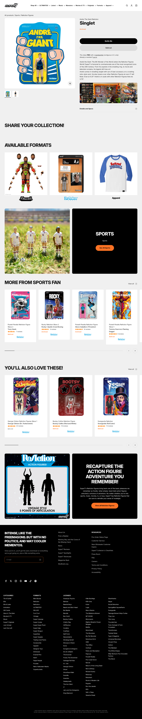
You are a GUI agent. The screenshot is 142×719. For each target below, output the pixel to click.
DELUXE (36, 610)
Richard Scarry (90, 671)
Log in (95, 57)
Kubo (87, 604)
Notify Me (108, 41)
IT (64, 687)
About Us (61, 532)
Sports (17, 15)
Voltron (110, 645)
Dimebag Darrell (68, 640)
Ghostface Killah (68, 672)
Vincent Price (112, 642)
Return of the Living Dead (94, 665)
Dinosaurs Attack (69, 643)
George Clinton (68, 666)
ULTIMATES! (43, 5)
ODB (87, 642)
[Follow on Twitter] (11, 581)
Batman (65, 601)
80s (4, 601)
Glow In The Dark (9, 613)
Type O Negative (113, 636)
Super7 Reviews (64, 549)
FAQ (93, 558)
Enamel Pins (37, 654)
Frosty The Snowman (70, 657)
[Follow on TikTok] (30, 581)
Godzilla (65, 675)
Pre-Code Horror (91, 660)
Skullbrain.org (63, 564)
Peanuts (88, 654)
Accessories (37, 643)
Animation (6, 607)
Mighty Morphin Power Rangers (93, 623)
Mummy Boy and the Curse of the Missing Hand (69, 541)
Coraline (66, 628)
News (60, 546)
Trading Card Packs (39, 640)
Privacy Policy (97, 569)
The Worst (111, 659)
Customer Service (98, 541)
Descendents (67, 637)
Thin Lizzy (111, 619)
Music (61, 5)
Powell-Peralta (90, 657)
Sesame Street (90, 695)
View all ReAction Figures (104, 506)
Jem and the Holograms (71, 690)
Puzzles (35, 663)
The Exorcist (67, 654)
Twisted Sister (112, 633)
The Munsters (90, 633)
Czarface (66, 631)
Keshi (35, 657)
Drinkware (36, 652)
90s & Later (7, 604)
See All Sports (104, 248)
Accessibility (96, 572)
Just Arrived (7, 625)
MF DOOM (89, 616)
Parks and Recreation (93, 651)
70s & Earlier (7, 598)
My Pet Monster (91, 636)
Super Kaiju (37, 628)
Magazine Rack (63, 560)
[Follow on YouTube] (25, 581)
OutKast (88, 648)
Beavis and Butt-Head (70, 607)
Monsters (69, 5)
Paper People (37, 660)
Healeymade (67, 681)
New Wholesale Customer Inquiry (101, 545)
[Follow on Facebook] (6, 581)
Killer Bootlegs (90, 598)
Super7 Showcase (64, 557)
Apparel (108, 5)
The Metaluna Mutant (93, 613)
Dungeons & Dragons (70, 649)
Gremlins (66, 678)
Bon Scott (66, 616)
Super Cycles (37, 622)
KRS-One (89, 601)
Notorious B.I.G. (91, 639)
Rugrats (88, 683)
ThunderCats (112, 622)
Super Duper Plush (39, 625)
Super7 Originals (8, 622)
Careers (94, 561)
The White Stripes (114, 651)
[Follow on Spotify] (35, 581)
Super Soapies (38, 637)
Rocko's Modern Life (92, 680)
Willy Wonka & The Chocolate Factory (117, 655)
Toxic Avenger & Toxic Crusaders (115, 626)
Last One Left (7, 628)
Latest (53, 5)
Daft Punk (66, 634)
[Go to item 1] (8, 94)
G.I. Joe (65, 663)
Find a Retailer (63, 536)
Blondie (65, 613)
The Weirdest (112, 648)
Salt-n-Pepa (90, 692)
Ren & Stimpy (90, 668)
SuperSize (36, 634)
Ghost (65, 669)
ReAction (36, 601)
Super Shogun (38, 631)
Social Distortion (113, 604)
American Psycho (69, 598)
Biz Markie (66, 610)
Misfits (88, 627)
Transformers (112, 630)
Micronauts (89, 619)
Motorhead (89, 630)
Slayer (110, 601)
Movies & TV (80, 5)
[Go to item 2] (15, 94)
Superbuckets (38, 669)
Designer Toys (38, 649)
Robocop (89, 674)
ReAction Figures (27, 15)
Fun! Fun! (36, 613)
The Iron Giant (68, 684)
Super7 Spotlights (64, 553)
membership (99, 55)
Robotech (89, 677)
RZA (87, 689)
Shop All (34, 5)
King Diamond (68, 693)
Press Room (96, 554)
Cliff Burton (67, 625)
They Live (111, 616)
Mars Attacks (90, 610)
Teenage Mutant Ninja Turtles (117, 613)
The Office (89, 645)
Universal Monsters (114, 639)
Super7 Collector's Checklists (102, 550)
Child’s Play (67, 622)
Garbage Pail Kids (69, 660)
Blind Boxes (37, 598)
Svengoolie (111, 610)
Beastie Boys (67, 604)
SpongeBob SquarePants (116, 607)
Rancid (88, 662)
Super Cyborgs (38, 619)
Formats (100, 5)
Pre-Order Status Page (100, 537)
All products (9, 15)
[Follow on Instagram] (15, 581)
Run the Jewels (91, 686)
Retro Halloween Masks (41, 666)
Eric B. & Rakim (68, 652)
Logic (87, 607)
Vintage (35, 616)
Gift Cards (6, 610)
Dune (65, 646)
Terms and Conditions (100, 565)
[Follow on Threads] (20, 581)
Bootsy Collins (68, 619)
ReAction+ (36, 604)
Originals (91, 5)
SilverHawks (112, 598)
